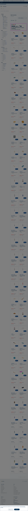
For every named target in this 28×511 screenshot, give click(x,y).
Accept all (17, 509)
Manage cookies (11, 509)
